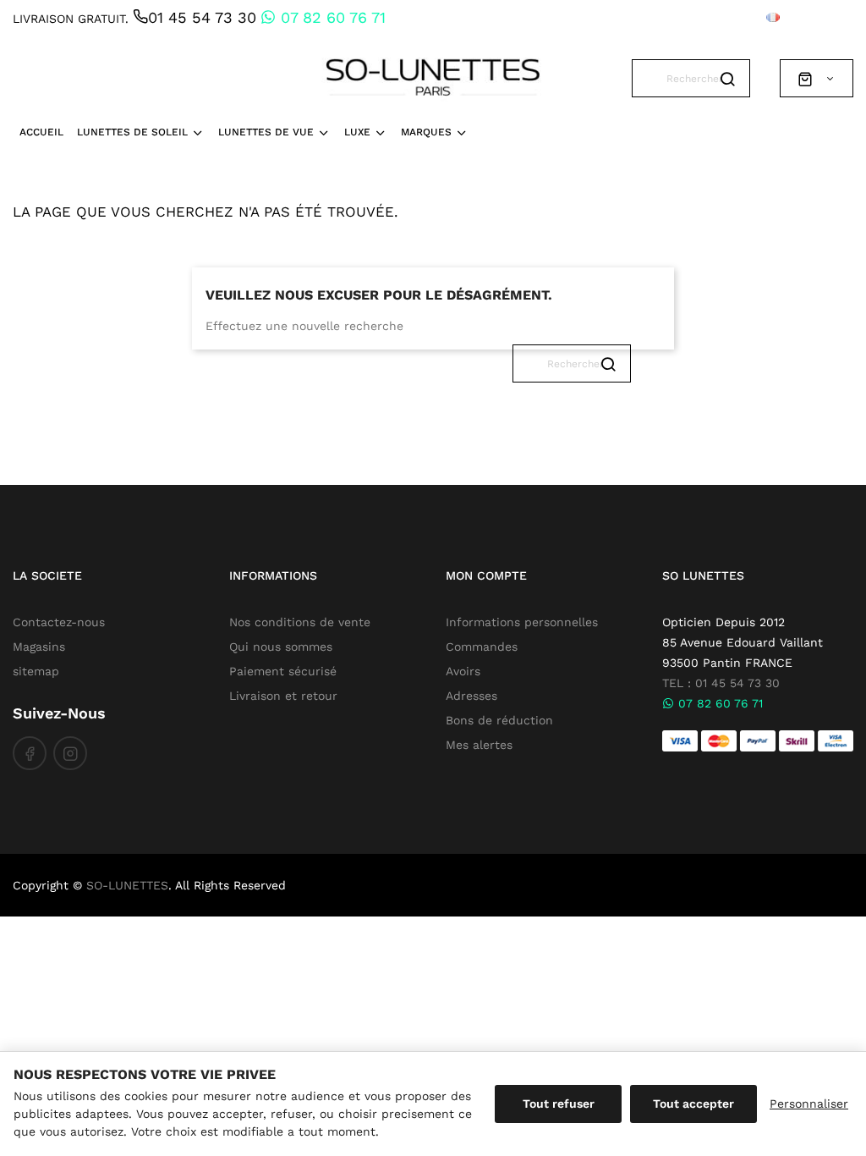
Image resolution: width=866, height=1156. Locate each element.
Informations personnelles (522, 622)
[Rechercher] (731, 63)
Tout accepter (693, 1103)
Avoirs (463, 671)
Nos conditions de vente (299, 622)
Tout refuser (559, 1103)
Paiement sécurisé (283, 671)
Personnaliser (809, 1103)
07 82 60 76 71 (331, 17)
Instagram (70, 753)
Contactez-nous (59, 622)
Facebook (30, 753)
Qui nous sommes (280, 646)
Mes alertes (479, 744)
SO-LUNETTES (127, 885)
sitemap (36, 671)
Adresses (471, 695)
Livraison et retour (283, 695)
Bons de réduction (499, 720)
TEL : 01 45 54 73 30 (721, 683)
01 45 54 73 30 (202, 17)
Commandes (482, 646)
